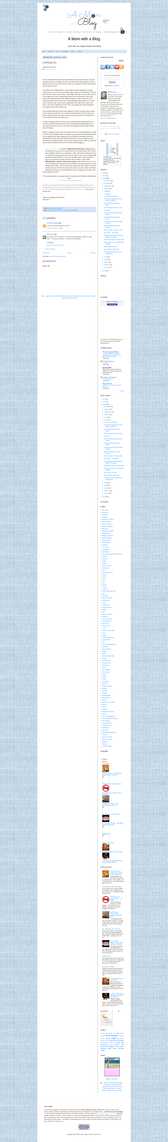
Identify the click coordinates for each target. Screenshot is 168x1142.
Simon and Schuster (108, 702)
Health (104, 609)
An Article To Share (53, 210)
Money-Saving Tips (108, 656)
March (106, 262)
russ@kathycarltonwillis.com (78, 189)
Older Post (93, 253)
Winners (104, 734)
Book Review (106, 540)
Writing (104, 744)
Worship (104, 741)
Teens (104, 714)
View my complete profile (108, 118)
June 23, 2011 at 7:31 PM (55, 228)
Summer (105, 709)
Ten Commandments (108, 716)
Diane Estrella (107, 383)
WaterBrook (105, 727)
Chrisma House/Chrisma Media (112, 554)
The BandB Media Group (110, 718)
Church (104, 556)
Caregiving (105, 549)
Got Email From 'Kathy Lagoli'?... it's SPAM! (116, 898)
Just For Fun (106, 626)
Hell (103, 612)
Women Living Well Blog (111, 351)
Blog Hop (105, 528)
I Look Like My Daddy (110, 196)
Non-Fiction (105, 672)
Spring (104, 707)
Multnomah (105, 665)
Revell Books (106, 697)
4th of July (105, 510)
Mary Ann (50, 234)
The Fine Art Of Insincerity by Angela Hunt (113, 252)
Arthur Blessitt (106, 521)
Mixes (104, 653)
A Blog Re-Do (106, 834)
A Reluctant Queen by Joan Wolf (114, 239)
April (105, 259)
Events (104, 577)
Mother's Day (106, 660)
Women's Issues (107, 739)
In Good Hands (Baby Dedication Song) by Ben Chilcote (112, 861)
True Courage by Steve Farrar (113, 207)
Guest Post (62, 210)
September (108, 186)
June (106, 194)
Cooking (104, 558)
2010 (104, 271)
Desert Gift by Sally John (111, 249)
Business (105, 545)
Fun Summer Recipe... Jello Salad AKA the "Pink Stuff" (112, 823)
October (107, 183)
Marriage (105, 646)
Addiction (105, 515)
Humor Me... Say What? (111, 232)
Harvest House (106, 607)
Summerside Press (108, 711)
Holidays (105, 616)
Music (104, 667)
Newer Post (46, 253)
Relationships (106, 695)
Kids (103, 632)
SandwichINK (107, 367)
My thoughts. (106, 670)
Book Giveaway (107, 538)
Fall (103, 582)
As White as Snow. (108, 379)
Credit (104, 563)
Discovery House (107, 572)
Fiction (104, 586)
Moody (104, 658)
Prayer (104, 679)
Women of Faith (107, 737)
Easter (104, 575)
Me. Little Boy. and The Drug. (111, 814)
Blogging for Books (108, 531)
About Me (79, 51)
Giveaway (105, 596)
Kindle (104, 635)
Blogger (98, 1134)
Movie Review (106, 663)
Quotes (104, 688)
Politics (104, 677)
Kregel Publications (108, 637)
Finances (105, 589)
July (105, 191)
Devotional (105, 568)
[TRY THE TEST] (112, 1079)
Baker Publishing (107, 526)
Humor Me (105, 623)
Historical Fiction (107, 614)
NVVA (104, 674)
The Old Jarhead (108, 361)
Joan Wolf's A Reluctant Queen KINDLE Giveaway (113, 236)
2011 (104, 178)
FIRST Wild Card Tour (109, 591)
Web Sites (105, 730)
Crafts (104, 561)
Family (104, 584)
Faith (103, 579)
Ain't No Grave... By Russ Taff (113, 230)
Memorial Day (106, 649)
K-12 (103, 628)
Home (43, 51)
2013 (104, 173)
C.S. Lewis (105, 547)
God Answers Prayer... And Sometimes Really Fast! (110, 804)
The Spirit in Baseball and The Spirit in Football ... (113, 199)
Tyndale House (107, 725)
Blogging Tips (106, 533)
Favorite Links (65, 51)
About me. (105, 512)
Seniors (104, 700)
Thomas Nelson (107, 723)
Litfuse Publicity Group (109, 644)
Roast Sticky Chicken (110, 246)
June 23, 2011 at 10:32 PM (55, 245)
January (107, 267)
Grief (103, 602)
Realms (104, 690)
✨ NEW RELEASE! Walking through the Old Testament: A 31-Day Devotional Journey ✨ (112, 355)
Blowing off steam (107, 535)
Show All (122, 390)
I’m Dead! (105, 363)
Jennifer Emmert (52, 223)
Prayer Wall (50, 51)
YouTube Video (107, 746)
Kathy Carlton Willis (72, 210)
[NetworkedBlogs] (112, 301)
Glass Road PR (107, 598)
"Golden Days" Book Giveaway (111, 784)
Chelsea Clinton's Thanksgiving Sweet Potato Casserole (112, 774)
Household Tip (106, 621)
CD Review (105, 552)
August (106, 188)
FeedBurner (116, 85)
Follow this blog (112, 304)
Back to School (106, 524)
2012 (104, 176)
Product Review (107, 686)
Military (104, 651)
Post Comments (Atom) (58, 256)
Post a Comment (50, 249)
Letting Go (107, 210)
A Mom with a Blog (84, 39)
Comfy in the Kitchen (110, 377)
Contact (57, 51)
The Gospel (105, 721)
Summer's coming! (108, 842)
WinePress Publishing (109, 732)
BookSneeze (106, 542)
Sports (104, 704)
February (107, 265)
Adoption (105, 517)
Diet (103, 570)
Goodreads (105, 600)
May (105, 257)
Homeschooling (107, 619)
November (107, 180)
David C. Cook (106, 565)
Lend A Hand (106, 639)
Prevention (105, 681)
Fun (103, 593)
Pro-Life (104, 683)
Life (103, 642)
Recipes (73, 51)
